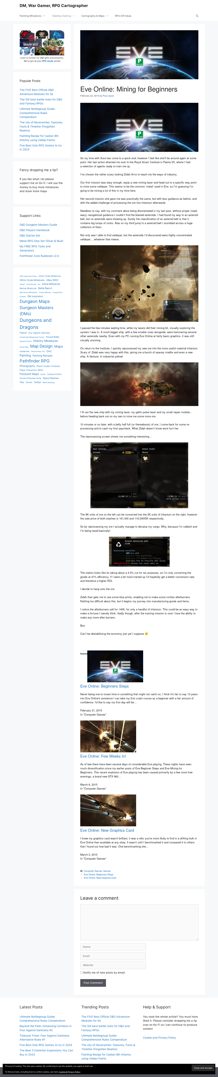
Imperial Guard (26, 341)
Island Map (24, 347)
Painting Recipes (42, 355)
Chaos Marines (45, 292)
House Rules (52, 336)
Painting (25, 355)
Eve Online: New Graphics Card (107, 830)
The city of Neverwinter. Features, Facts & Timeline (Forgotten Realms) (41, 126)
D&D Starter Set (30, 235)
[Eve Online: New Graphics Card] (108, 825)
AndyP (22, 284)
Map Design (41, 346)
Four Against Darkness (39, 333)
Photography (27, 365)
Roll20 (43, 374)
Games (107, 870)
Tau (22, 382)
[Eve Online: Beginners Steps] (115, 681)
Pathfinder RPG (34, 360)
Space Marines (51, 378)
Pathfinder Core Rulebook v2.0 (39, 256)
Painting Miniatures (30, 15)
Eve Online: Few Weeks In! (103, 756)
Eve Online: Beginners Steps (104, 686)
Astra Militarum (51, 284)
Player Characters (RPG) (31, 370)
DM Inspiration (35, 296)
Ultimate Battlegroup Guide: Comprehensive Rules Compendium (37, 113)
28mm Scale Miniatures (32, 280)
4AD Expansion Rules (28, 276)
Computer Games (93, 870)
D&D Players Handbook (35, 230)
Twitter (37, 382)
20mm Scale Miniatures (49, 276)
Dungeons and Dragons (36, 323)
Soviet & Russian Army (30, 378)
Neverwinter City (38, 351)
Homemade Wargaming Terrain (32, 337)
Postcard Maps (29, 374)
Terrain (29, 382)
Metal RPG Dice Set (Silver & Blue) (41, 241)
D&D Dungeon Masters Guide (38, 224)
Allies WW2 (52, 280)
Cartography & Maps (93, 15)
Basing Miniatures (28, 288)
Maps (58, 346)
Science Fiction (54, 374)
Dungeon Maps (35, 301)
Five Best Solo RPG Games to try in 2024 (46, 1045)
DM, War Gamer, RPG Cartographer (54, 5)
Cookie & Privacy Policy (69, 1072)
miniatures (25, 351)
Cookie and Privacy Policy (159, 1037)
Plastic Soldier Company (48, 366)
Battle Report (45, 288)
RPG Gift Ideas (123, 15)
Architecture (31, 284)
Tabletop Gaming (61, 15)
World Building (48, 382)
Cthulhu (23, 297)
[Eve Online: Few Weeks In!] (108, 751)
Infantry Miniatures (45, 341)
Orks (49, 351)
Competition (57, 292)
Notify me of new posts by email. (104, 972)
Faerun (23, 332)
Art (39, 284)
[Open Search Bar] (197, 16)
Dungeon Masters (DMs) (36, 310)
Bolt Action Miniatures (28, 292)
